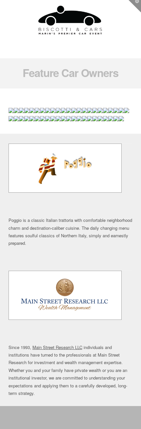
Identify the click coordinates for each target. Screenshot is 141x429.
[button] (70, 52)
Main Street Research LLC (57, 347)
